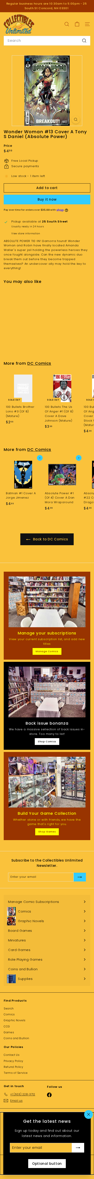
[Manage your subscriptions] (47, 601)
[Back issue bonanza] (47, 692)
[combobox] (47, 41)
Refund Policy (13, 1067)
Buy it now (47, 199)
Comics (9, 1014)
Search (9, 1008)
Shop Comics (47, 741)
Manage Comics (47, 651)
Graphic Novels (15, 1020)
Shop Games (47, 831)
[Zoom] (76, 120)
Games (9, 1032)
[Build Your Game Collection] (47, 782)
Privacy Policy (13, 1061)
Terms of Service (16, 1073)
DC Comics (39, 363)
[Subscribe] (78, 1148)
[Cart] (77, 24)
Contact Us (12, 1055)
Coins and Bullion (16, 1038)
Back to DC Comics (50, 539)
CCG (7, 1026)
